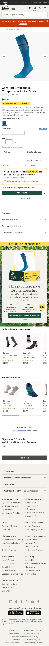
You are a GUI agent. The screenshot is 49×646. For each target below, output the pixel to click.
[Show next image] (45, 56)
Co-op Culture (8, 563)
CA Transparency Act (32, 640)
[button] (24, 56)
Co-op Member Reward (14, 178)
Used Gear (6, 546)
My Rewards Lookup (10, 506)
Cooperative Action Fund (35, 563)
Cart (40, 8)
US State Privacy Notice (31, 634)
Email (4, 447)
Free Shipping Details (34, 529)
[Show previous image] (4, 56)
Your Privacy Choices (33, 630)
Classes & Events (32, 543)
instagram (11, 601)
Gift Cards (6, 529)
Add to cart (22, 193)
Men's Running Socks (12, 29)
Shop (12, 8)
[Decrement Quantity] (3, 141)
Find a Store (7, 587)
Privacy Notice (14, 634)
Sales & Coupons (32, 526)
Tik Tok (16, 601)
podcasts (38, 601)
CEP (4, 84)
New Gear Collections (11, 543)
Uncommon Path (32, 546)
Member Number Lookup (12, 540)
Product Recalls (14, 640)
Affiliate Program (9, 570)
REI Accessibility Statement (34, 643)
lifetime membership (19, 181)
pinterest (27, 601)
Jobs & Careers (8, 560)
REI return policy (24, 198)
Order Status (30, 503)
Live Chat (6, 591)
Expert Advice (31, 540)
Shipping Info (31, 516)
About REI (29, 560)
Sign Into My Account (11, 503)
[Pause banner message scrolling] (46, 21)
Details (33, 442)
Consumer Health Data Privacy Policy (24, 637)
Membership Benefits (11, 513)
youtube (33, 601)
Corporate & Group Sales (12, 574)
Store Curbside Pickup (34, 512)
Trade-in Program (9, 550)
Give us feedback (19, 431)
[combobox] (24, 14)
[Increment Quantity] (15, 141)
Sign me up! (24, 458)
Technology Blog (32, 570)
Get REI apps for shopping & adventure (24, 608)
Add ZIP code (30, 165)
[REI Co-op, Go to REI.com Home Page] (5, 8)
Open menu (45, 8)
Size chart (43, 129)
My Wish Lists (7, 509)
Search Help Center (10, 584)
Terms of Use (13, 630)
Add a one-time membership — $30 (24, 315)
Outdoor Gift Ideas (10, 526)
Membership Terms (12, 643)
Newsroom (30, 567)
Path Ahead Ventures (34, 550)
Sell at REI (6, 567)
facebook (22, 601)
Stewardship (30, 574)
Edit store (5, 165)
